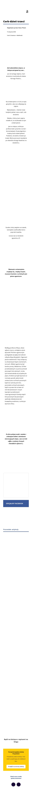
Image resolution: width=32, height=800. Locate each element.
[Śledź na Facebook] (13, 784)
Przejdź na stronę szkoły (16, 766)
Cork (8, 35)
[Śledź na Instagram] (19, 784)
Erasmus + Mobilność (16, 35)
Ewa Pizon (22, 28)
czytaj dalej (12, 596)
